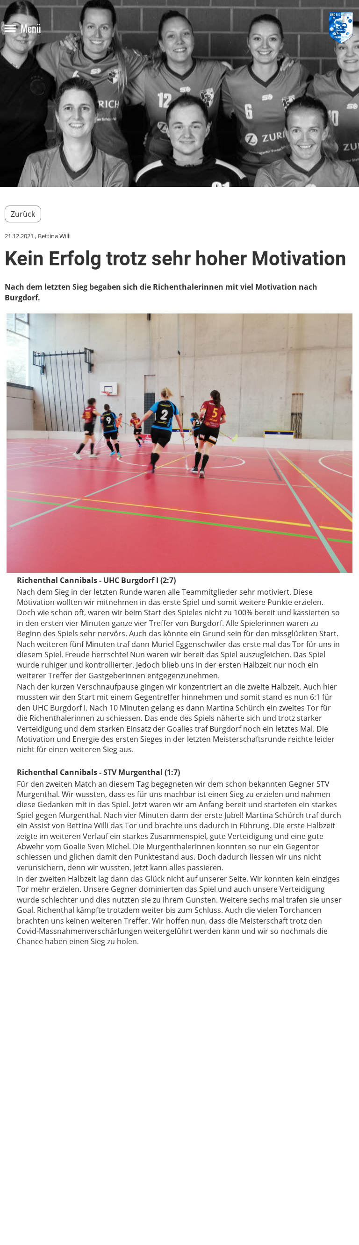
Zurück (23, 214)
